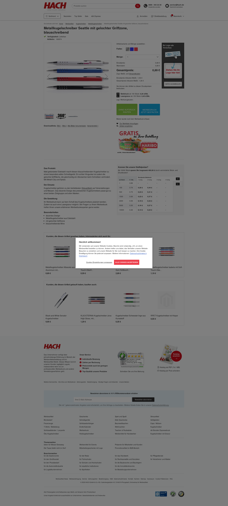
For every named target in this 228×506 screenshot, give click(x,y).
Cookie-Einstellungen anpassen (99, 262)
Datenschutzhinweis (137, 253)
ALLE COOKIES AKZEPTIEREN (126, 262)
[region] (114, 253)
